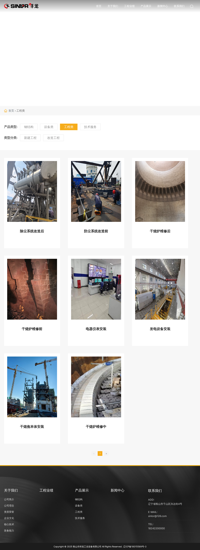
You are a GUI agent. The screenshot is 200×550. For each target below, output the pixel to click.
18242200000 (156, 528)
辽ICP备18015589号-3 (134, 546)
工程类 (68, 127)
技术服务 (90, 127)
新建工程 (30, 138)
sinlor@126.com (157, 516)
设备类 (48, 127)
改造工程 (53, 138)
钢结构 (28, 127)
